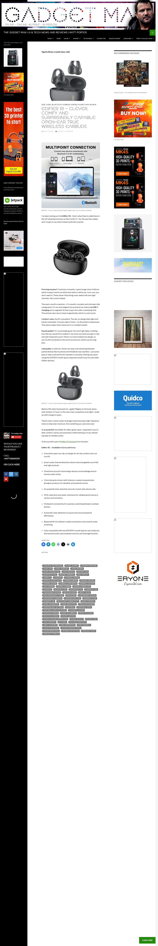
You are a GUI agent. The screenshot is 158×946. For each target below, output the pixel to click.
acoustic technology (53, 566)
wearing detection (70, 631)
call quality (83, 574)
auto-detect (68, 572)
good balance (70, 592)
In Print (76, 38)
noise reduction (69, 604)
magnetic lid (49, 601)
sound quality (77, 619)
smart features (86, 613)
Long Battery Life (72, 598)
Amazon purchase (89, 566)
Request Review (114, 38)
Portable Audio (84, 607)
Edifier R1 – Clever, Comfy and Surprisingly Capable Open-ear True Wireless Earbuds (68, 117)
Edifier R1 (47, 589)
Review (93, 105)
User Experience (67, 625)
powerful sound (76, 610)
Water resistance (51, 631)
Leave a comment (65, 131)
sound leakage (68, 616)
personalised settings (53, 607)
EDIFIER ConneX (63, 586)
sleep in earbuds (68, 613)
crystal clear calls (52, 580)
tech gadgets (49, 622)
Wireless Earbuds (51, 634)
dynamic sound (50, 583)
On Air (66, 38)
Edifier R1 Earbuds (68, 441)
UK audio (62, 622)
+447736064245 (12, 458)
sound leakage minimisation (55, 619)
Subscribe (147, 940)
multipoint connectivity (68, 601)
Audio (48, 105)
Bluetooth (57, 105)
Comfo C (47, 577)
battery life (83, 572)
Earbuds (66, 105)
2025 (43, 105)
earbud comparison (68, 583)
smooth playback (51, 616)
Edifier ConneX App (82, 586)
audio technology (51, 572)
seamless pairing (51, 613)
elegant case (61, 589)
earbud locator (87, 583)
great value (84, 592)
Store (59, 38)
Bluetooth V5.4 (50, 574)
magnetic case (90, 598)
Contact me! (101, 38)
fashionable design (52, 592)
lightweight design (87, 595)
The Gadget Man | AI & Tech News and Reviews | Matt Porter (45, 32)
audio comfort (61, 569)
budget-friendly (67, 574)
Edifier (74, 105)
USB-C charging (50, 625)
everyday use (91, 589)
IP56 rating (71, 595)
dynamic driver (70, 580)
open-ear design (86, 604)
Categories (127, 38)
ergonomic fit (76, 589)
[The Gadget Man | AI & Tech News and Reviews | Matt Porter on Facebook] (6, 474)
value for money (51, 628)
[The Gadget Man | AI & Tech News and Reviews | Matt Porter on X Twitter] (11, 474)
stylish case (91, 619)
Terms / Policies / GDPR (144, 38)
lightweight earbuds (53, 598)
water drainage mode (71, 628)
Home (50, 38)
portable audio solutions (55, 610)
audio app (48, 569)
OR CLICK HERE (12, 464)
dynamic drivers (87, 580)
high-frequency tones (53, 595)
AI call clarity (72, 566)
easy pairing (49, 586)
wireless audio (88, 631)
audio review (77, 569)
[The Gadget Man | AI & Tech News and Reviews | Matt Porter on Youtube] (6, 479)
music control (88, 601)
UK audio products (78, 622)
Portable (70, 607)
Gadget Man (83, 105)
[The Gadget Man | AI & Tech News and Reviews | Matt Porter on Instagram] (16, 474)
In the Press (88, 38)
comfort (58, 577)
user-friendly (84, 625)
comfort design (72, 577)
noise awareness (51, 604)
